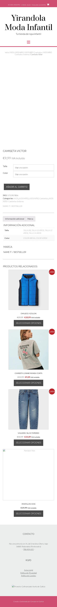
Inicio (7, 52)
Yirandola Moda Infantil (28, 23)
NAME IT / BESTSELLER (12, 206)
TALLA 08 (27, 230)
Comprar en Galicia (37, 601)
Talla (5, 166)
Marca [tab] (30, 219)
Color (5, 173)
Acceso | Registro (14, 5)
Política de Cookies (28, 575)
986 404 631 (28, 549)
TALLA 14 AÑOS (35, 233)
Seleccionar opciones (28, 323)
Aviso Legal (28, 570)
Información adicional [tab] (14, 219)
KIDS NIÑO (19, 52)
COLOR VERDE (41, 238)
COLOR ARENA (29, 238)
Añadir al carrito (16, 187)
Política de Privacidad (28, 573)
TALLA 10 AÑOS (38, 230)
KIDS (12, 52)
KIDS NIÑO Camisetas (33, 52)
